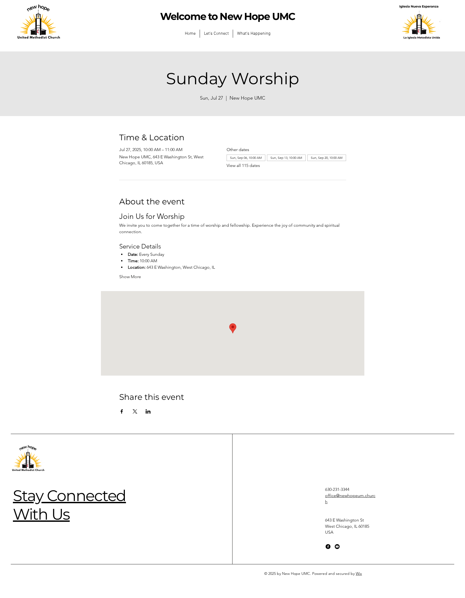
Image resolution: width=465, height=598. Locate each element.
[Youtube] (337, 547)
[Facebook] (328, 547)
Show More (130, 276)
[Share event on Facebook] (121, 411)
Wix (359, 573)
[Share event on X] (135, 411)
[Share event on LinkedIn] (148, 411)
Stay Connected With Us (69, 504)
